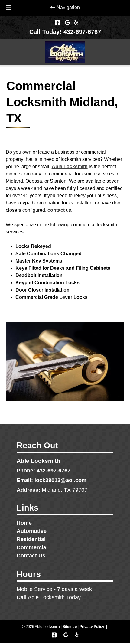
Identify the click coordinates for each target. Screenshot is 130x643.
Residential (31, 539)
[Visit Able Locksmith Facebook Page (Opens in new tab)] (57, 22)
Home (24, 523)
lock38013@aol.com (60, 480)
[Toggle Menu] (9, 8)
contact (56, 210)
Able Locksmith (70, 166)
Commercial (32, 547)
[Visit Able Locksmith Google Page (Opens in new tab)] (67, 22)
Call (22, 597)
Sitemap (70, 627)
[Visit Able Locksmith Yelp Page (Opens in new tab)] (76, 22)
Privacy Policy (92, 627)
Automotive (32, 531)
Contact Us (31, 556)
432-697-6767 (53, 471)
